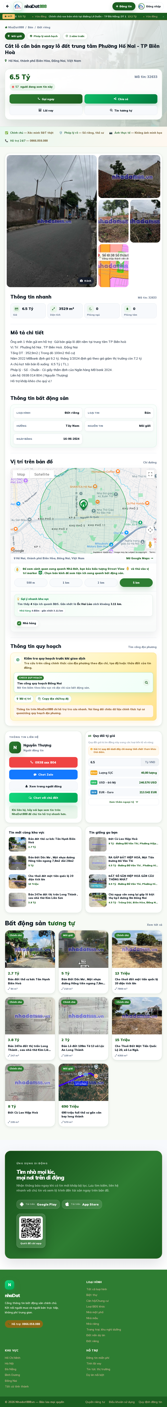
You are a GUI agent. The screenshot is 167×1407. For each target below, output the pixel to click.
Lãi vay (48, 110)
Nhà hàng (29, 623)
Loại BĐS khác (95, 1306)
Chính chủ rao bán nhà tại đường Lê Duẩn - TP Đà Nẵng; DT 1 (78, 16)
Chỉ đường (150, 462)
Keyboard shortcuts (102, 552)
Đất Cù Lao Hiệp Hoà (23, 1112)
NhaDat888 (15, 27)
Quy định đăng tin (150, 1402)
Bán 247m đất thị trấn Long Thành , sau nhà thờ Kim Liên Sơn (29, 1049)
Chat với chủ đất (45, 798)
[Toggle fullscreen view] (150, 474)
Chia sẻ (123, 99)
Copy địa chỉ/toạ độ (55, 698)
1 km (66, 582)
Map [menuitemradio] (21, 474)
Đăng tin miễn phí (97, 1357)
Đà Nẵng (10, 1369)
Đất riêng (92, 1341)
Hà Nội (9, 1363)
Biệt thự (91, 1294)
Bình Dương (12, 1374)
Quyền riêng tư (95, 1402)
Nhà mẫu (92, 1318)
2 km (101, 582)
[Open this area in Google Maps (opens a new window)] (18, 551)
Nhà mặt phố (94, 1312)
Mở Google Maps (138, 558)
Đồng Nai (11, 1380)
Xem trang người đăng (45, 786)
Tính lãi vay (93, 1363)
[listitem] (123, 845)
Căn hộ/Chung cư (97, 1300)
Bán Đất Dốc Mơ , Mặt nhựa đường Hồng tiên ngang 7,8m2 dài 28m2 (83, 983)
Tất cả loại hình (96, 1289)
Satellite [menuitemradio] (41, 474)
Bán (30, 27)
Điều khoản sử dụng (122, 1402)
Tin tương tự (123, 110)
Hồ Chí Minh (12, 1357)
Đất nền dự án (95, 1335)
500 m (31, 582)
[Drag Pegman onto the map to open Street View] (150, 544)
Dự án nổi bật (95, 1374)
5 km (136, 582)
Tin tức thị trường (98, 1369)
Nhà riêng (92, 1323)
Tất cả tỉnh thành (17, 1386)
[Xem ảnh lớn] (129, 176)
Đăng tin (126, 6)
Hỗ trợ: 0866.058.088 (26, 1324)
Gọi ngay (48, 99)
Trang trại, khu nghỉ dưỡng (103, 1329)
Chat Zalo (45, 774)
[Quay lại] (7, 6)
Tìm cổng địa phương (142, 647)
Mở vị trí (25, 698)
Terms (152, 552)
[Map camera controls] (150, 530)
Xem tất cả (154, 924)
